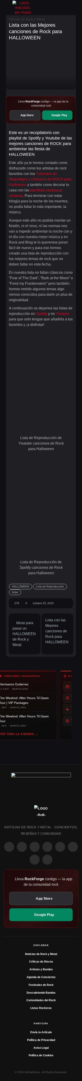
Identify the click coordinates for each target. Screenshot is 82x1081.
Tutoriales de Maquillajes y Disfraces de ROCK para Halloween (40, 179)
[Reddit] (60, 847)
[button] (8, 7)
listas (15, 592)
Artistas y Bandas (41, 969)
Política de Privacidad (41, 1040)
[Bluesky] (35, 860)
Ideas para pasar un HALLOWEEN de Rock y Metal (24, 634)
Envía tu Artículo (41, 1032)
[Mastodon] (73, 847)
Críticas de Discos (41, 961)
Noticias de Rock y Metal (26, 19)
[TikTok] (47, 847)
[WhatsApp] (35, 847)
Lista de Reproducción (50, 586)
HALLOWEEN (20, 586)
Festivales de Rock (41, 985)
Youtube (62, 314)
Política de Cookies (41, 1055)
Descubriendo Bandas (41, 992)
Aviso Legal (41, 1047)
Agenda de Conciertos (41, 977)
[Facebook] (9, 847)
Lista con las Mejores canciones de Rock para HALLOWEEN (57, 631)
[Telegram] (47, 860)
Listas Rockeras (41, 1008)
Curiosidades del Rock (41, 1000)
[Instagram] (22, 847)
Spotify (41, 314)
